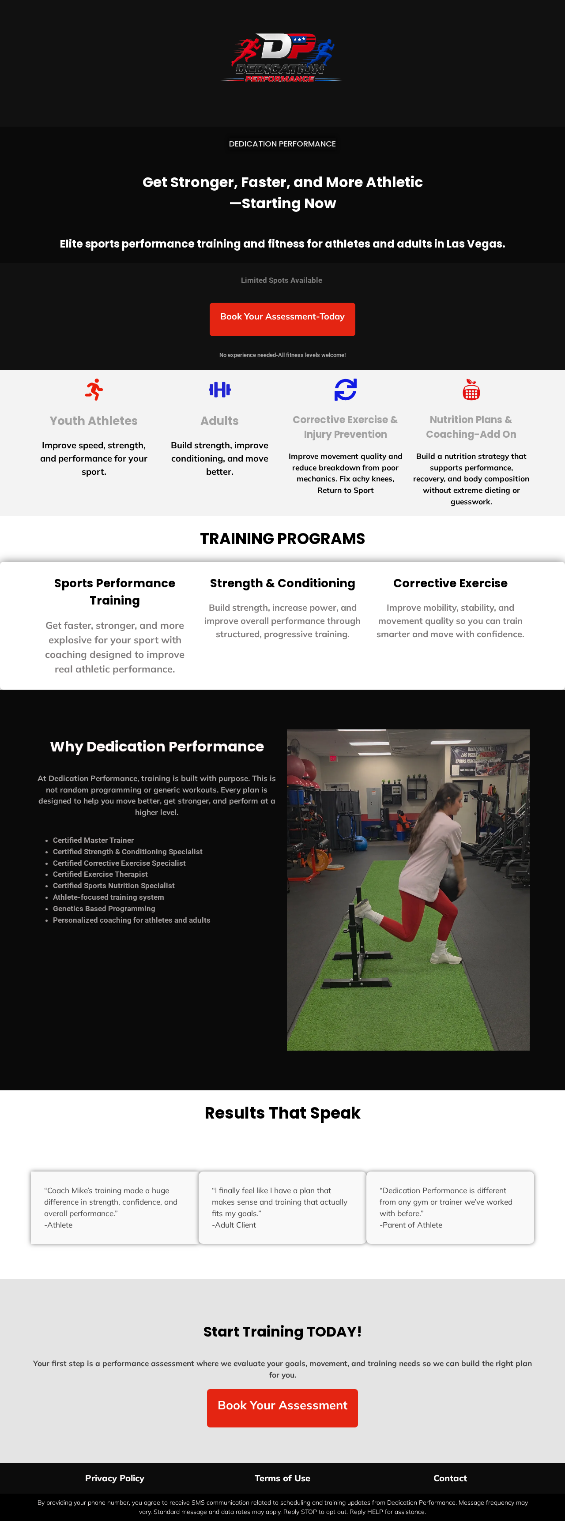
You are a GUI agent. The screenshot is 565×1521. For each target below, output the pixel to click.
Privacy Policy (114, 1477)
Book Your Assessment (282, 1404)
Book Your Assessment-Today (282, 316)
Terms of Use (282, 1477)
